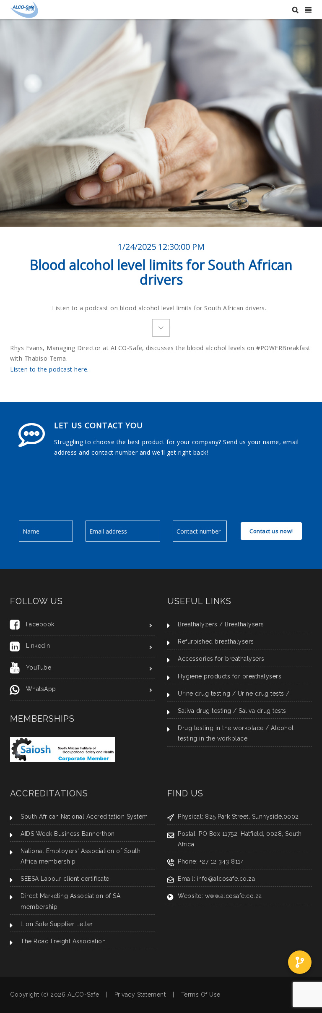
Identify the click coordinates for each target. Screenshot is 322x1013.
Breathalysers (244, 624)
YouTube (39, 667)
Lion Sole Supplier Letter (57, 924)
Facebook (40, 624)
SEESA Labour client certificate (65, 878)
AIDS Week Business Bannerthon (68, 833)
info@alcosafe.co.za (226, 878)
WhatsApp (41, 689)
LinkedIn (38, 645)
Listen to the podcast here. (49, 369)
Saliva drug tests (262, 710)
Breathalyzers (198, 624)
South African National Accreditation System (84, 816)
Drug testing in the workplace (221, 728)
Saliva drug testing (204, 710)
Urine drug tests (261, 693)
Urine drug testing (204, 693)
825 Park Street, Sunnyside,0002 (252, 816)
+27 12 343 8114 (222, 861)
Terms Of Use (201, 994)
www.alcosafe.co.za (233, 896)
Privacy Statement (140, 994)
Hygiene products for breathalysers (229, 676)
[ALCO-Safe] (24, 9)
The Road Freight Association (63, 941)
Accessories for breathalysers (221, 658)
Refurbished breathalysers (216, 641)
